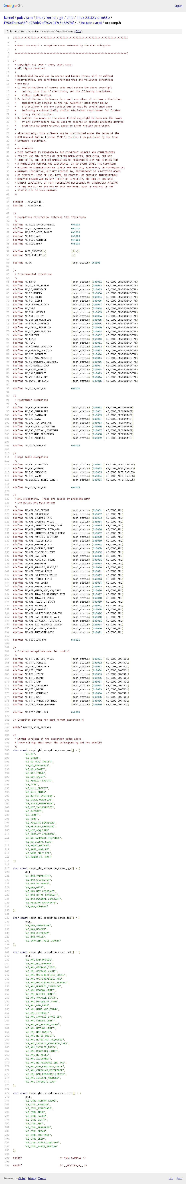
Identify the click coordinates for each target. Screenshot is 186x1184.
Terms (42, 1178)
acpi (98, 22)
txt (171, 1178)
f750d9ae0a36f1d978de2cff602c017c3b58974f (39, 22)
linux (39, 17)
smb (70, 17)
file (78, 31)
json (179, 1178)
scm (29, 17)
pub (20, 17)
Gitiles (21, 1178)
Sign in (178, 5)
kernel (9, 17)
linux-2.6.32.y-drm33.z (93, 17)
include (86, 22)
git (61, 17)
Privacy (32, 1178)
